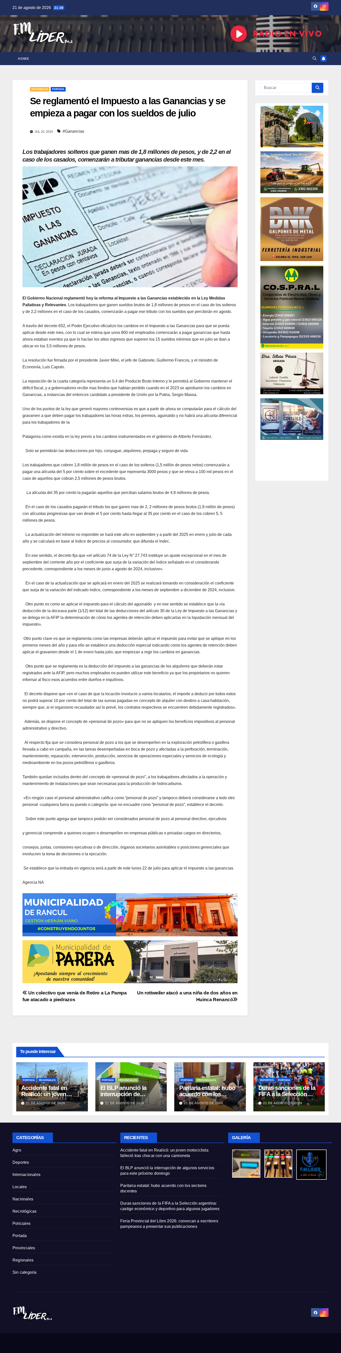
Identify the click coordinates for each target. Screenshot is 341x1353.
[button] (315, 58)
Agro (16, 1150)
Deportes (267, 1080)
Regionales (47, 1080)
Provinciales (127, 1080)
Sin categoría (24, 1272)
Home (23, 59)
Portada (58, 89)
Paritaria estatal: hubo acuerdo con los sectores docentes (207, 1094)
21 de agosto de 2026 (45, 1103)
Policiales (21, 1223)
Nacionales (39, 89)
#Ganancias (73, 131)
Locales (19, 1187)
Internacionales (26, 1174)
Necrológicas (24, 1211)
